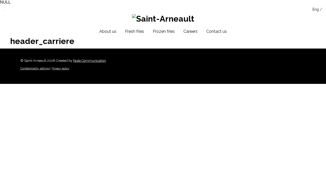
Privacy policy (60, 68)
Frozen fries (164, 31)
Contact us (216, 31)
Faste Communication (89, 61)
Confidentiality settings (35, 68)
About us (107, 31)
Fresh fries (134, 31)
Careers (190, 31)
